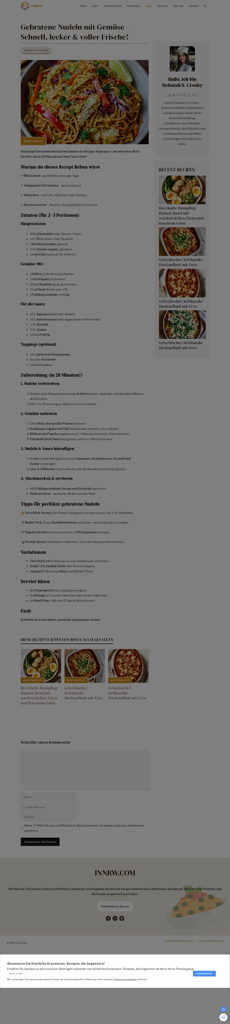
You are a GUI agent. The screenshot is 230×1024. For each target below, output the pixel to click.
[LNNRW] (25, 6)
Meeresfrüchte (113, 5)
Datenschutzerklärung (211, 940)
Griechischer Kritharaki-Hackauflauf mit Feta (83, 693)
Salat (149, 5)
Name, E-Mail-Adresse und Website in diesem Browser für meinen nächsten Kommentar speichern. (84, 827)
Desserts (162, 5)
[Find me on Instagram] (115, 918)
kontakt (194, 5)
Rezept (29, 141)
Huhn (95, 5)
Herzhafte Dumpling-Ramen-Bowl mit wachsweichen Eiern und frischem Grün (40, 695)
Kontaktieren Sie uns (115, 906)
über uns (178, 5)
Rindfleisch (133, 5)
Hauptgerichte (32, 680)
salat (38, 141)
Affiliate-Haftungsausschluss (180, 940)
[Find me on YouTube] (121, 918)
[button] (205, 6)
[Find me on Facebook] (108, 918)
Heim (83, 5)
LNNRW (36, 6)
